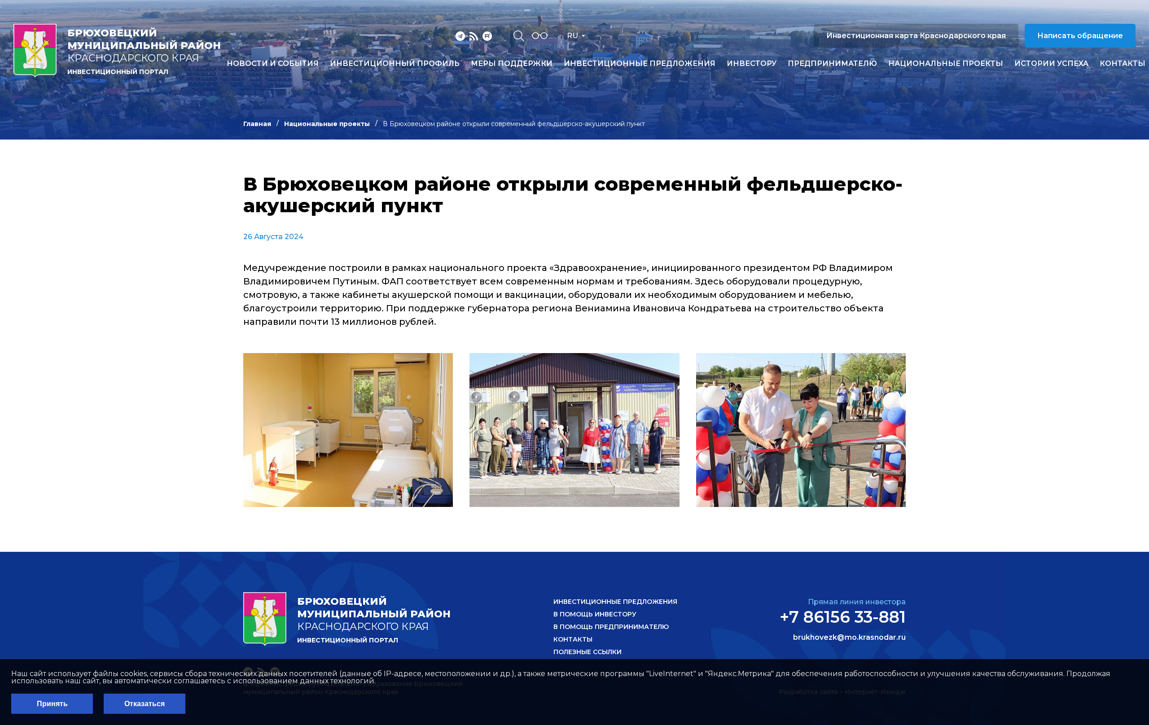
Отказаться (144, 704)
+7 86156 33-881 (843, 617)
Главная (257, 124)
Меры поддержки (512, 63)
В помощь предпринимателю (611, 627)
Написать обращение (1080, 35)
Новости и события (273, 63)
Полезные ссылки (587, 652)
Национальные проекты (945, 63)
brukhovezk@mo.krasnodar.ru (849, 637)
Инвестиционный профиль (395, 63)
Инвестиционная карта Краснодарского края (916, 35)
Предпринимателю (832, 63)
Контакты (1122, 63)
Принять (52, 704)
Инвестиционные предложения (639, 63)
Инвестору (751, 63)
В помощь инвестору (594, 614)
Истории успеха (1051, 63)
